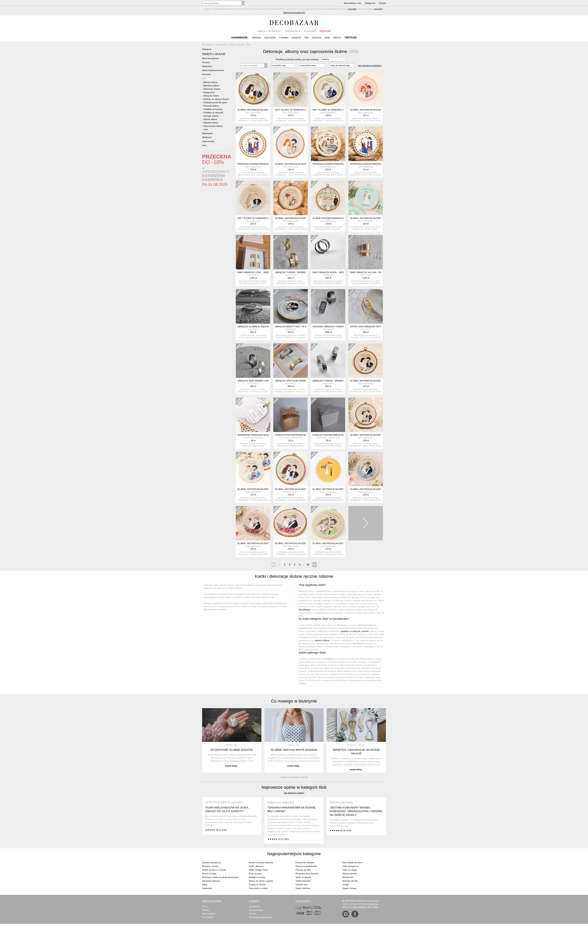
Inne (206, 129)
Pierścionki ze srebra (258, 888)
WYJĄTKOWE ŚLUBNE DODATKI (232, 749)
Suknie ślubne (210, 119)
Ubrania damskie (349, 873)
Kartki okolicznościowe (213, 70)
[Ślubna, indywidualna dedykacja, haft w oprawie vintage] (253, 89)
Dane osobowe (208, 914)
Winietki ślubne (211, 122)
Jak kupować (254, 906)
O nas (204, 906)
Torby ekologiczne (350, 866)
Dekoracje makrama (211, 881)
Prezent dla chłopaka (305, 862)
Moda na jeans (255, 873)
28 (308, 564)
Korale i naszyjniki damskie (261, 862)
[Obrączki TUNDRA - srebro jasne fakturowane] (328, 360)
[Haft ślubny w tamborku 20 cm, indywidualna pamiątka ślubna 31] (253, 198)
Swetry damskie (303, 888)
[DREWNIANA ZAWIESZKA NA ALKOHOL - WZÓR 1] (253, 415)
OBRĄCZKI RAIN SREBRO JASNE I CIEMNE (259, 381)
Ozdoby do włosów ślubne (216, 99)
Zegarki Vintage (349, 888)
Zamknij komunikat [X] (294, 12)
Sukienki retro (302, 884)
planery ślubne (322, 640)
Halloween (207, 66)
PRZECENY (325, 31)
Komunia (206, 74)
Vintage (345, 884)
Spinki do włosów (303, 877)
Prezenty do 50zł (303, 870)
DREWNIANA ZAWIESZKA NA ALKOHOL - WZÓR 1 (262, 435)
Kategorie (206, 49)
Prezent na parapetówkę (306, 866)
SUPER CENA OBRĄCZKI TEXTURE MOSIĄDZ (373, 326)
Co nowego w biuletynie (294, 701)
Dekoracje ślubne (212, 89)
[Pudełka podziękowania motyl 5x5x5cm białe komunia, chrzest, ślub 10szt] (328, 415)
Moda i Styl (231, 745)
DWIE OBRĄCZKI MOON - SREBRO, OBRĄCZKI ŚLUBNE (340, 272)
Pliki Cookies (208, 917)
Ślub (204, 78)
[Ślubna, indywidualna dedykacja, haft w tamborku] (365, 89)
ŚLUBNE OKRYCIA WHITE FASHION (294, 749)
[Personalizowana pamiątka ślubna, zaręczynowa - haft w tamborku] (328, 144)
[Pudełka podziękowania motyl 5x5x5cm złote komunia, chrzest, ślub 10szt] (290, 415)
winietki (365, 631)
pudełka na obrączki (350, 631)
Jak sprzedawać (256, 910)
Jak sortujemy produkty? (370, 65)
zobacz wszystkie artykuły (294, 777)
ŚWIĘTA (337, 37)
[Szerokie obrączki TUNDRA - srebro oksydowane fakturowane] (328, 306)
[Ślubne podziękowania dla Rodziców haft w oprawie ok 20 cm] (328, 198)
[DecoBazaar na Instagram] (345, 914)
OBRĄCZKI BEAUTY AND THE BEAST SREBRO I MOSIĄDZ (304, 326)
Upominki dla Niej (350, 881)
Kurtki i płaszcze (256, 866)
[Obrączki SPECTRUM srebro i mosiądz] (290, 360)
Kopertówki (207, 888)
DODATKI (296, 37)
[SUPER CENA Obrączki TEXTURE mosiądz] (365, 306)
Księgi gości (209, 92)
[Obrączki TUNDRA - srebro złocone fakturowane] (290, 252)
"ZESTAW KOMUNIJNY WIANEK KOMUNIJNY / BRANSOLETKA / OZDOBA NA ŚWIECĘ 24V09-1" (356, 811)
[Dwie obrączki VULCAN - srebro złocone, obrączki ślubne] (365, 252)
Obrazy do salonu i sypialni (261, 881)
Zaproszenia (208, 141)
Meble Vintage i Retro (258, 870)
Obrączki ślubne (211, 95)
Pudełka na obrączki (213, 112)
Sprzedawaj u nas (352, 3)
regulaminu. (373, 904)
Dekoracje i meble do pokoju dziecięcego (220, 877)
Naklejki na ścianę (257, 877)
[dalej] (365, 523)
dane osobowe (359, 907)
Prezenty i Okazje (356, 745)
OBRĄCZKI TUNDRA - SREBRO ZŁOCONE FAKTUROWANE (304, 272)
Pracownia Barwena (253, 437)
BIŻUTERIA (270, 37)
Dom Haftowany (253, 112)
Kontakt (252, 914)
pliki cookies (372, 907)
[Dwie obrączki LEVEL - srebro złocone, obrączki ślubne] (253, 252)
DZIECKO (316, 37)
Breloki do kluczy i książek (214, 870)
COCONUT (253, 275)
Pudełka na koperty (213, 109)
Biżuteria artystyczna (211, 862)
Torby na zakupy (349, 870)
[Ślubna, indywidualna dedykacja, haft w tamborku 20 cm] (365, 198)
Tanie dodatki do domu (352, 862)
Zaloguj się (370, 3)
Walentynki (207, 133)
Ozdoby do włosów (257, 884)
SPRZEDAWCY (292, 31)
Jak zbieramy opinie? (294, 793)
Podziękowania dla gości (215, 102)
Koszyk (382, 3)
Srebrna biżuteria (303, 881)
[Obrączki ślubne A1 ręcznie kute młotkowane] (253, 306)
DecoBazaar (305, 609)
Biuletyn (205, 910)
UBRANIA (256, 37)
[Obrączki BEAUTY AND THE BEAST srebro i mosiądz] (290, 306)
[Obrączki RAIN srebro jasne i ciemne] (253, 360)
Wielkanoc (207, 137)
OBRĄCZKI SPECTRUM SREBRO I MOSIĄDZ (297, 381)
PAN (306, 37)
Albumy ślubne (210, 82)
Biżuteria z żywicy (210, 866)
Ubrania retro (348, 877)
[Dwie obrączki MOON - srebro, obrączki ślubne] (328, 252)
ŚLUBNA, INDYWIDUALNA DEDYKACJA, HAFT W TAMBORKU (380, 110)
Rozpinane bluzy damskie (307, 873)
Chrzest (206, 62)
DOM (327, 37)
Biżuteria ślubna (211, 85)
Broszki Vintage (209, 873)
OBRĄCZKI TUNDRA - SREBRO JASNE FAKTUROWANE (340, 381)
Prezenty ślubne (211, 106)
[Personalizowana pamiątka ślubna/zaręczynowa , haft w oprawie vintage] (253, 144)
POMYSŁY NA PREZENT (269, 31)
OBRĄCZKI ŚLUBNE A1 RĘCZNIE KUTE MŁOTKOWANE (264, 326)
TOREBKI (283, 37)
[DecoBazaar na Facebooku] (354, 914)
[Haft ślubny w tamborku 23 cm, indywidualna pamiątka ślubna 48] (290, 89)
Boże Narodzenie (210, 58)
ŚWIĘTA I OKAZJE (213, 54)
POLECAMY (310, 31)
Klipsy (205, 884)
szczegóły (352, 9)
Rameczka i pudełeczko (290, 437)
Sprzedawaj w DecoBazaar (261, 917)
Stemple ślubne (211, 116)
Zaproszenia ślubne (213, 126)
